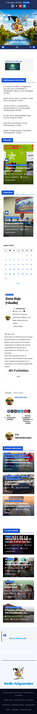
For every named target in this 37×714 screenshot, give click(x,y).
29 (27, 274)
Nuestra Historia (20, 700)
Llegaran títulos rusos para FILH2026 (17, 169)
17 (6, 269)
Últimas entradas (18, 393)
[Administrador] (10, 401)
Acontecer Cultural (12, 165)
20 (18, 269)
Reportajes (9, 294)
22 (27, 269)
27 (18, 274)
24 (6, 274)
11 (10, 265)
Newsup (29, 692)
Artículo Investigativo (12, 476)
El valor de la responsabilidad (15, 116)
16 (31, 265)
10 (6, 265)
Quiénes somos (8, 700)
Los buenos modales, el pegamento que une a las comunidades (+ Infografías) (17, 88)
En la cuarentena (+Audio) (11, 417)
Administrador (20, 308)
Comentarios (9, 581)
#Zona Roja (18, 326)
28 (23, 274)
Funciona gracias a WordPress (12, 692)
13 (18, 265)
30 (31, 274)
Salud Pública (18, 500)
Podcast (8, 536)
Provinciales (6, 705)
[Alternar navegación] (17, 47)
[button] (30, 47)
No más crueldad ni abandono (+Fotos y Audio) (26, 419)
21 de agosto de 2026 (15, 226)
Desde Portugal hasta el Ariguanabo (17, 131)
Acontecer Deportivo (12, 217)
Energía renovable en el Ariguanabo (18, 483)
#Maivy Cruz (26, 317)
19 (14, 269)
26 (14, 274)
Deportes (23, 454)
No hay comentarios (21, 619)
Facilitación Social (25, 709)
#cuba (24, 314)
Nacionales (23, 165)
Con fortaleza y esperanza (13, 585)
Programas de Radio (17, 705)
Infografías (15, 709)
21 (23, 269)
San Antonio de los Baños (21, 457)
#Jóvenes (16, 317)
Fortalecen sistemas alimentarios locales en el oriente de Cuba (18, 564)
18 (10, 269)
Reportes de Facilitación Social (15, 123)
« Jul (17, 283)
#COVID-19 (17, 314)
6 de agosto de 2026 (15, 174)
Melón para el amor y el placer (15, 98)
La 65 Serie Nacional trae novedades (16, 222)
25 (10, 274)
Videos (8, 709)
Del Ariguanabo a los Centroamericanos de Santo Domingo (17, 462)
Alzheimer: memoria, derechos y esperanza (17, 504)
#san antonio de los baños (20, 321)
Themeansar (18, 695)
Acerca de (8, 393)
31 (6, 279)
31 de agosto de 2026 (15, 545)
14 (23, 265)
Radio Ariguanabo (18, 40)
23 (31, 269)
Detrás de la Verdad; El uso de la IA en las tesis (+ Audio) (18, 542)
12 (14, 265)
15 (27, 265)
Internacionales (30, 705)
